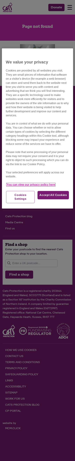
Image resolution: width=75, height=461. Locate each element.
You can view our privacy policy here (31, 184)
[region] (37, 128)
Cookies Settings (20, 197)
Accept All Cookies (53, 195)
